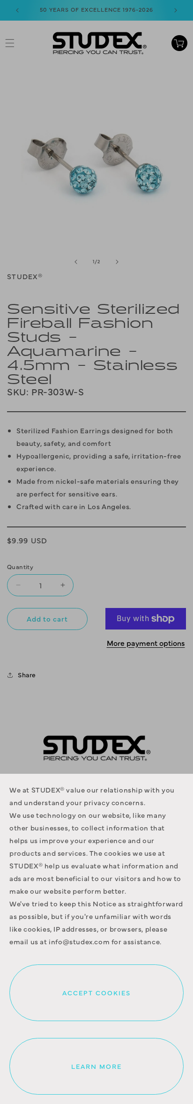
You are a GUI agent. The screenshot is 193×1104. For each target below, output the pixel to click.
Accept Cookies (96, 992)
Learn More (96, 1066)
